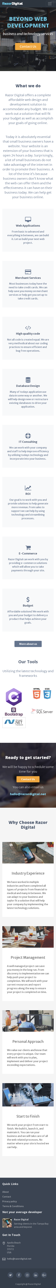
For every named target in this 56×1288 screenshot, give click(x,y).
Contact (6, 1196)
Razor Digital (34, 1284)
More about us (28, 643)
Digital (12, 4)
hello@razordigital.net (28, 794)
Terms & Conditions (13, 1206)
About (5, 1192)
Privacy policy (9, 1201)
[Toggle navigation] (50, 3)
